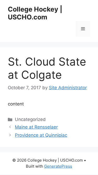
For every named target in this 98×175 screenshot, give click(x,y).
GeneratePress (58, 166)
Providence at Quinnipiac (41, 135)
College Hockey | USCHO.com (35, 13)
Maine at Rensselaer (36, 127)
